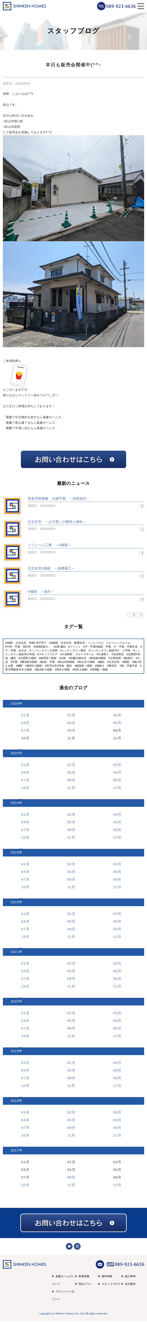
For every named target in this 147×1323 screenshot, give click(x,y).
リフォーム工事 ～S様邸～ (49, 545)
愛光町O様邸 (29, 661)
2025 (15, 753)
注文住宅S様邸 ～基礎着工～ (51, 568)
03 (115, 715)
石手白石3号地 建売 (59, 665)
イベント (75, 646)
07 (23, 730)
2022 (15, 902)
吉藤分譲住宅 (78, 658)
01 (23, 715)
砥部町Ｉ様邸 (84, 665)
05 (69, 723)
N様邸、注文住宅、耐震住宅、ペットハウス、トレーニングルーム (90, 642)
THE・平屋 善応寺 (19, 646)
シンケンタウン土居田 (44, 650)
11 (69, 788)
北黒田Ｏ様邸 (28, 658)
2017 (15, 1150)
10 (23, 788)
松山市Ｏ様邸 (87, 661)
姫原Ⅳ (129, 658)
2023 (15, 852)
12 (115, 788)
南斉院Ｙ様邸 (48, 658)
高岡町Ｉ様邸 (100, 669)
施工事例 (130, 1276)
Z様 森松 (60, 646)
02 (69, 715)
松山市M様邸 (67, 661)
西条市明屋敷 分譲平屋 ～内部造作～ (59, 499)
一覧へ (134, 614)
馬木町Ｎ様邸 (44, 669)
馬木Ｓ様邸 (80, 669)
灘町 (20, 665)
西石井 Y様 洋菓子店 (123, 665)
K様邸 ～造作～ (41, 592)
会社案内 (130, 1283)
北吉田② (118, 654)
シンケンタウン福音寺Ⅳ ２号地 (110, 650)
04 (23, 723)
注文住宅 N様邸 (119, 661)
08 (69, 730)
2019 (15, 1051)
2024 (15, 803)
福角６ (100, 665)
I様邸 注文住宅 (16, 642)
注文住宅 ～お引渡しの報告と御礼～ (57, 522)
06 (115, 723)
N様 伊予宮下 (38, 642)
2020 (15, 1001)
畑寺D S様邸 (34, 665)
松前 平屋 (48, 661)
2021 (15, 952)
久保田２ (103, 654)
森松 (102, 661)
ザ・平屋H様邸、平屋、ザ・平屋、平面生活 (111, 646)
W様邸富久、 (43, 646)
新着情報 (84, 1276)
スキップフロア (48, 654)
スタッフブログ (111, 1283)
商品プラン (85, 1283)
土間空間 (115, 658)
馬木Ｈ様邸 (63, 669)
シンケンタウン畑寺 (74, 650)
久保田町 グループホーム (78, 654)
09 (115, 780)
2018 (15, 1101)
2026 (15, 703)
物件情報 (107, 1276)
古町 (63, 658)
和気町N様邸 (98, 658)
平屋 (14, 661)
